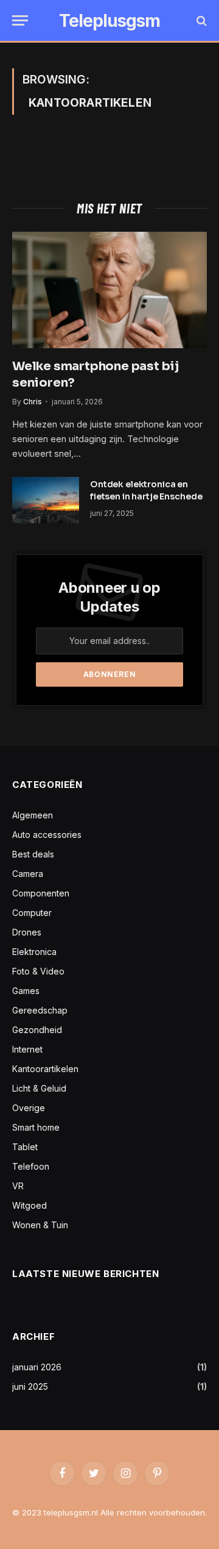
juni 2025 (30, 1386)
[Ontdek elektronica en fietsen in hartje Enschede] (45, 500)
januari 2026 (36, 1367)
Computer (32, 912)
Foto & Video (38, 971)
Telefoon (30, 1166)
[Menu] (20, 20)
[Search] (200, 20)
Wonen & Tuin (40, 1225)
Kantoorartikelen (45, 1069)
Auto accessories (47, 834)
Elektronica (34, 951)
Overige (28, 1108)
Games (26, 991)
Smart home (36, 1127)
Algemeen (32, 815)
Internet (27, 1049)
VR (18, 1186)
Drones (26, 932)
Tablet (25, 1147)
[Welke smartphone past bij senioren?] (109, 290)
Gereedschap (40, 1010)
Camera (27, 873)
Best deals (33, 854)
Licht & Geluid (39, 1088)
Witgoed (29, 1205)
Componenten (40, 893)
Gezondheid (37, 1030)
